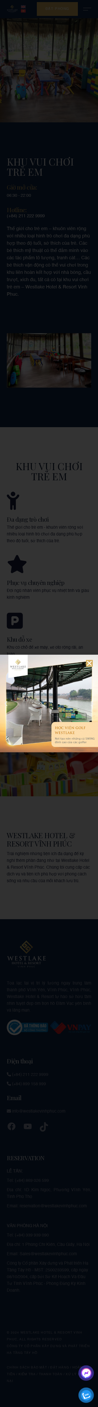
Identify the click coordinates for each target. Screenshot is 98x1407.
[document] (49, 703)
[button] (89, 663)
